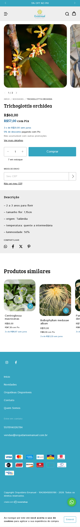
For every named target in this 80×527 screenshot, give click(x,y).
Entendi (70, 519)
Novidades (18, 99)
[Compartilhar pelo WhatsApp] (5, 247)
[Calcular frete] (73, 176)
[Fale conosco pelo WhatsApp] (71, 502)
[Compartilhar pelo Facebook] (13, 247)
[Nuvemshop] (16, 502)
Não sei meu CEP (13, 183)
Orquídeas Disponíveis (18, 392)
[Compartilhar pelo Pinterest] (29, 247)
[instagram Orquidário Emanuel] (7, 363)
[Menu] (6, 14)
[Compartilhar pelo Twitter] (21, 247)
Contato (9, 400)
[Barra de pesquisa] (67, 14)
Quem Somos (12, 408)
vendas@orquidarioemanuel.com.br (26, 435)
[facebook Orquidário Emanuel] (16, 363)
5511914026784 (13, 427)
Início (7, 99)
